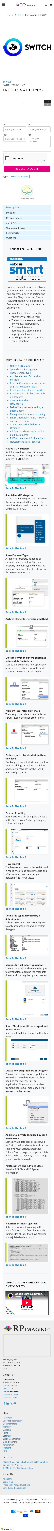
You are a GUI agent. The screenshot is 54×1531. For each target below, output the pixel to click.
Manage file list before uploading (28, 414)
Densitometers (10, 1423)
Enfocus (7, 81)
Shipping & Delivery (15, 228)
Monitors (7, 1426)
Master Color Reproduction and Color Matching (26, 1462)
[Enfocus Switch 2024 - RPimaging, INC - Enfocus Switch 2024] (27, 47)
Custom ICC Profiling (12, 1465)
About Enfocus (13, 223)
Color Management (12, 1438)
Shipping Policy (30, 1502)
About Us (7, 1478)
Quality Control (10, 1441)
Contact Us (8, 1388)
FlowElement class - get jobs (25, 441)
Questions (11, 237)
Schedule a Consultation (14, 1488)
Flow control (16, 403)
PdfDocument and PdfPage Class (28, 438)
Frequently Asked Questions (16, 1484)
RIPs (5, 1450)
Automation (8, 1444)
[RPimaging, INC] (27, 5)
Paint (5, 1432)
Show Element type (20, 372)
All (19, 15)
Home (10, 15)
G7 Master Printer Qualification (18, 1468)
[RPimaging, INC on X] (11, 1404)
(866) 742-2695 (10, 1397)
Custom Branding (19, 400)
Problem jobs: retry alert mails (26, 390)
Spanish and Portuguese (23, 369)
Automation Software (19, 176)
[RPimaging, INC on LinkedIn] (7, 1404)
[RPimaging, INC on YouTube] (14, 1404)
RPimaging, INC (17, 1499)
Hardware (7, 1417)
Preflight (7, 1447)
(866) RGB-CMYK (10, 1394)
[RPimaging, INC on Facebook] (4, 1404)
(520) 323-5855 (10, 1385)
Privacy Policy (17, 1502)
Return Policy (12, 232)
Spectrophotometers (13, 1420)
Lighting (7, 1429)
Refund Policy (45, 1502)
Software (7, 1435)
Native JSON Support (21, 366)
